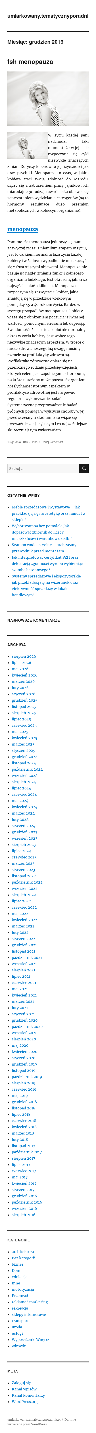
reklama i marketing (30, 1302)
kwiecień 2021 (24, 995)
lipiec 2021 (21, 976)
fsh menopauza (30, 61)
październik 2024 (27, 769)
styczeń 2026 (23, 694)
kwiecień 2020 (24, 1051)
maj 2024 (20, 800)
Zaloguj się (21, 1383)
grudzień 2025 (25, 700)
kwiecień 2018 (24, 1127)
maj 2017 (19, 1177)
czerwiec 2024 (24, 794)
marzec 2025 (23, 744)
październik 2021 (27, 957)
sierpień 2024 (24, 782)
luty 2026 (20, 687)
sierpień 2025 (24, 713)
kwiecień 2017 (24, 1183)
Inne (35, 442)
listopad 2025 (24, 706)
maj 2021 (20, 989)
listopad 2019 (23, 1070)
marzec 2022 (23, 926)
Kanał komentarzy (28, 1395)
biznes (17, 1264)
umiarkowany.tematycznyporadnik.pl (34, 1420)
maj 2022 (20, 913)
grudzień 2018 (24, 1102)
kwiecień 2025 (24, 738)
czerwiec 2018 (24, 1120)
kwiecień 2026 (25, 675)
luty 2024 (20, 819)
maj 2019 (20, 1095)
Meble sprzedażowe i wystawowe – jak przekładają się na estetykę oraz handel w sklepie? (49, 513)
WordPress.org (25, 1401)
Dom (16, 1270)
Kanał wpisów (24, 1389)
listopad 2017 (23, 1145)
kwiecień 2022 (24, 920)
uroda (17, 1327)
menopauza (22, 229)
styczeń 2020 (23, 1058)
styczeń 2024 (23, 825)
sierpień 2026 (24, 656)
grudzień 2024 (25, 756)
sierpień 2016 (23, 1215)
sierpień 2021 (23, 970)
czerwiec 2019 (24, 1089)
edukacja (19, 1277)
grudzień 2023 (24, 832)
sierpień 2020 (24, 1039)
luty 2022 (20, 932)
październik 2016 (27, 1202)
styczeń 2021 (23, 1014)
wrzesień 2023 (24, 838)
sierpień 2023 (24, 844)
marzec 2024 (23, 813)
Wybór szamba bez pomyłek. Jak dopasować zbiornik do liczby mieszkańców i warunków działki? (42, 532)
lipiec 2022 (21, 901)
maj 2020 (20, 1045)
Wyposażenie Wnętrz (30, 1339)
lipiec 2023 (21, 851)
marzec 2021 (23, 1001)
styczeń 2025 (23, 750)
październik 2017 (27, 1152)
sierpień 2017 (23, 1158)
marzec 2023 (23, 863)
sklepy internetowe (29, 1314)
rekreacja (20, 1308)
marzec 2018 (23, 1133)
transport (20, 1320)
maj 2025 (20, 731)
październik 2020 (27, 1026)
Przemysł (20, 1295)
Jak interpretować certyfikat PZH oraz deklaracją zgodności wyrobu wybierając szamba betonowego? (47, 563)
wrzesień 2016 (24, 1208)
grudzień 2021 (24, 945)
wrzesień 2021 (24, 964)
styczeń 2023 (23, 869)
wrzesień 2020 (25, 1033)
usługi (17, 1333)
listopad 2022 (24, 876)
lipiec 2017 (21, 1164)
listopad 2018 (23, 1108)
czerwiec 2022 (24, 907)
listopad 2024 (24, 763)
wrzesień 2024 (25, 775)
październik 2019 (27, 1076)
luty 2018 (20, 1139)
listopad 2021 (23, 951)
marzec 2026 (23, 681)
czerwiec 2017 (24, 1171)
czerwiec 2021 (24, 982)
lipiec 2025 (21, 719)
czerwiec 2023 (24, 857)
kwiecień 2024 (24, 807)
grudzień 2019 (24, 1064)
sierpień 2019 (23, 1083)
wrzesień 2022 (25, 888)
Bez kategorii (23, 1258)
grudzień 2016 (24, 1196)
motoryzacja (23, 1289)
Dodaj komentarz (52, 442)
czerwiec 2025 (24, 725)
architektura (23, 1251)
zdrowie (19, 1346)
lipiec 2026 (21, 662)
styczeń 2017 (23, 1189)
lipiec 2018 (21, 1114)
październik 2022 (27, 882)
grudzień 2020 (25, 1020)
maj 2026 (20, 669)
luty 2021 (20, 1007)
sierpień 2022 (24, 895)
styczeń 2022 (23, 938)
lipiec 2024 (21, 788)
